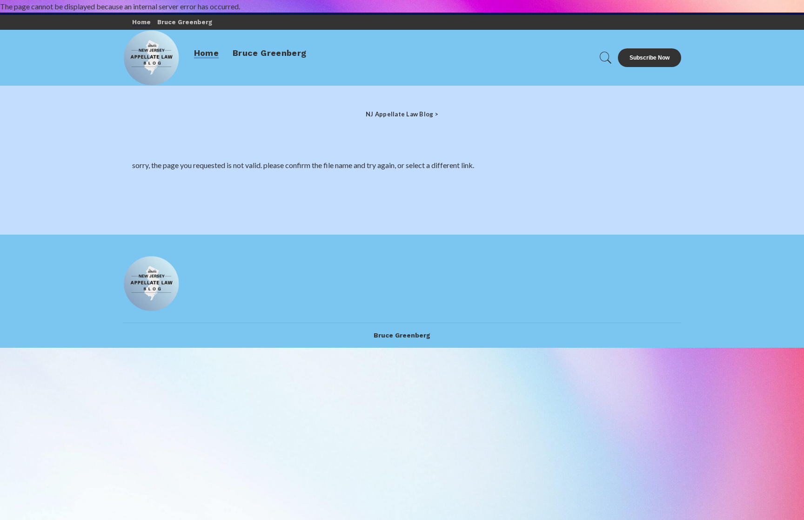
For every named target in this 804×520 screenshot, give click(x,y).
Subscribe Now (650, 57)
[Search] (605, 58)
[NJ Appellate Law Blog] (151, 58)
